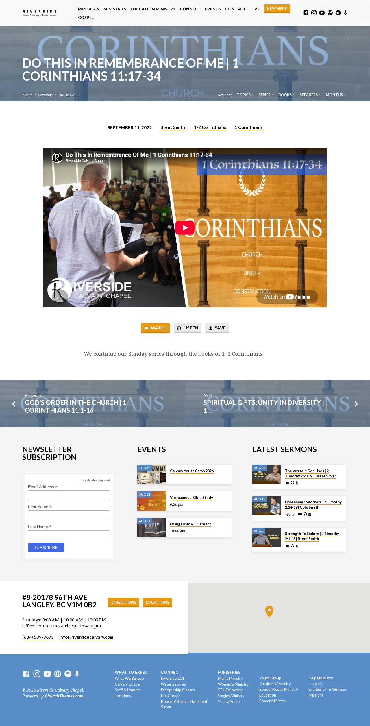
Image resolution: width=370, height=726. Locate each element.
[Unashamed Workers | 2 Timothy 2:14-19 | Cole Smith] (266, 506)
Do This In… (68, 95)
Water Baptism (173, 684)
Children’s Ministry (275, 683)
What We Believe (129, 678)
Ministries (114, 9)
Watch (158, 327)
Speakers (309, 95)
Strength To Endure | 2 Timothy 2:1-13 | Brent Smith (312, 536)
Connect (190, 9)
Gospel (86, 17)
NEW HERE (277, 8)
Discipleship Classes (178, 690)
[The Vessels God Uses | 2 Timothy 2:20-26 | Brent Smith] (266, 474)
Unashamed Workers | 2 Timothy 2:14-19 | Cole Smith (313, 505)
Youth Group (270, 678)
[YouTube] (322, 12)
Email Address (43, 487)
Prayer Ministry (272, 701)
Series (265, 95)
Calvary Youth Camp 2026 (192, 470)
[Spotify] (338, 12)
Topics (244, 95)
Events (213, 9)
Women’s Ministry (233, 684)
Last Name (39, 526)
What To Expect (133, 672)
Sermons (45, 95)
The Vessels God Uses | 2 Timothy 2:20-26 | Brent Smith (310, 473)
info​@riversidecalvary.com (86, 637)
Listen (190, 327)
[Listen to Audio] (292, 483)
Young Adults (229, 701)
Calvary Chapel (127, 684)
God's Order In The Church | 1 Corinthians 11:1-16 (75, 406)
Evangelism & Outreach (190, 524)
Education (267, 695)
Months (334, 95)
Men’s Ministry (230, 678)
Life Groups (170, 695)
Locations (157, 602)
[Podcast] (346, 13)
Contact (235, 9)
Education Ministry (153, 9)
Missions (316, 695)
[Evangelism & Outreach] (151, 527)
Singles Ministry (231, 695)
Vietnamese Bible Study (191, 497)
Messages (88, 9)
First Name (40, 507)
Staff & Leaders (127, 690)
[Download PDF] (297, 483)
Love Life (316, 683)
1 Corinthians (248, 127)
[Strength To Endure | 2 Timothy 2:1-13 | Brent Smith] (266, 537)
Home (27, 95)
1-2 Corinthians (210, 127)
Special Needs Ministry (278, 689)
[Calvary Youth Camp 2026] (151, 474)
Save (220, 327)
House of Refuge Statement (184, 701)
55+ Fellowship (231, 690)
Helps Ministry (321, 678)
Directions (123, 602)
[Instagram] (314, 12)
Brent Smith (172, 127)
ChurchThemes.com (64, 696)
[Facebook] (306, 12)
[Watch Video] (287, 483)
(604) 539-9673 (38, 637)
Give (255, 9)
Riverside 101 (172, 678)
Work (289, 514)
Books (285, 95)
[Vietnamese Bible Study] (151, 501)
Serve (166, 707)
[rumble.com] (330, 12)
